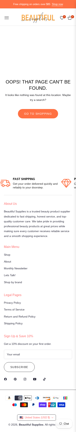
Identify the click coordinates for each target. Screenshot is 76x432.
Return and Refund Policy (19, 316)
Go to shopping (38, 113)
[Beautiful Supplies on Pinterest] (16, 379)
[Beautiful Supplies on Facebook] (6, 379)
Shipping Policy (13, 323)
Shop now (57, 4)
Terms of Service (14, 309)
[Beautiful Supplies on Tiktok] (45, 379)
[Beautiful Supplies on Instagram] (25, 379)
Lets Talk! (10, 275)
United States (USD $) (37, 417)
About (7, 261)
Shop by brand (13, 282)
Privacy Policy (12, 302)
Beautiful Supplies (31, 424)
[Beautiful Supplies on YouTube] (35, 379)
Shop (7, 254)
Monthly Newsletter (15, 268)
